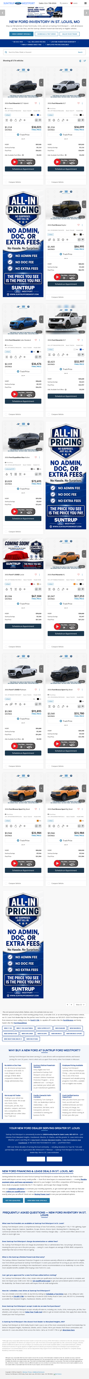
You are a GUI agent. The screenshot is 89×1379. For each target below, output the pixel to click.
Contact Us (54, 1171)
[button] (41, 94)
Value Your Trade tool (33, 1324)
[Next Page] (71, 1016)
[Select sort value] (84, 72)
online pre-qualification (15, 1203)
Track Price (24, 146)
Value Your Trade (69, 46)
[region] (23, 161)
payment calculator (17, 1200)
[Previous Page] (67, 1016)
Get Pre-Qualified (13, 1212)
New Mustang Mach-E (13, 1051)
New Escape (42, 1045)
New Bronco (56, 1045)
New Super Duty (44, 1040)
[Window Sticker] (39, 131)
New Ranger (60, 1040)
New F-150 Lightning (24, 1040)
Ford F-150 (34, 1032)
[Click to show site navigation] (85, 3)
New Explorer (27, 1045)
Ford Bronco (68, 1032)
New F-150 (8, 1040)
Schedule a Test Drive (46, 46)
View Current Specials (21, 46)
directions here (69, 1342)
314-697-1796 (19, 1308)
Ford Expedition (20, 1035)
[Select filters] (80, 72)
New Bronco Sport (74, 1045)
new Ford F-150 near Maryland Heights (46, 1152)
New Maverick (75, 1040)
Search (80, 64)
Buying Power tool (42, 1206)
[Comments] (36, 131)
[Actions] (39, 115)
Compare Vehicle (15, 194)
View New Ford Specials (37, 1212)
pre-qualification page (41, 1293)
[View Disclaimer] (25, 132)
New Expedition (10, 1045)
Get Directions (36, 1171)
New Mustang (32, 1051)
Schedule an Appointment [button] (23, 181)
